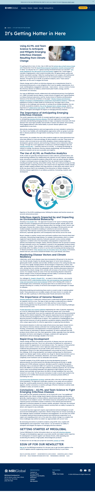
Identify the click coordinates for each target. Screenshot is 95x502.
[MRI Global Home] (11, 7)
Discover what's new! (68, 2)
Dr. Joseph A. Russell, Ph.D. (37, 278)
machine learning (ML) (26, 146)
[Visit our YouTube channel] (85, 470)
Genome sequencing (26, 299)
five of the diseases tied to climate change (53, 106)
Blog (9, 27)
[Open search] (89, 7)
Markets (30, 8)
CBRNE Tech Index (58, 474)
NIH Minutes (34, 481)
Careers (32, 479)
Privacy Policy (34, 474)
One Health (30, 221)
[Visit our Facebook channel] (81, 470)
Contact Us (83, 7)
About (41, 8)
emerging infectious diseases (38, 119)
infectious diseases (65, 432)
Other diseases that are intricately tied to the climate (50, 249)
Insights (35, 8)
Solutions (23, 8)
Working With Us (48, 8)
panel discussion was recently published (33, 309)
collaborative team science (37, 108)
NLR (53, 472)
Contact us (33, 472)
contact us (56, 440)
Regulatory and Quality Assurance (37, 476)
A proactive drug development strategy (32, 379)
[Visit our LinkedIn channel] (89, 470)
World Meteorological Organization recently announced (54, 68)
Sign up (22, 447)
